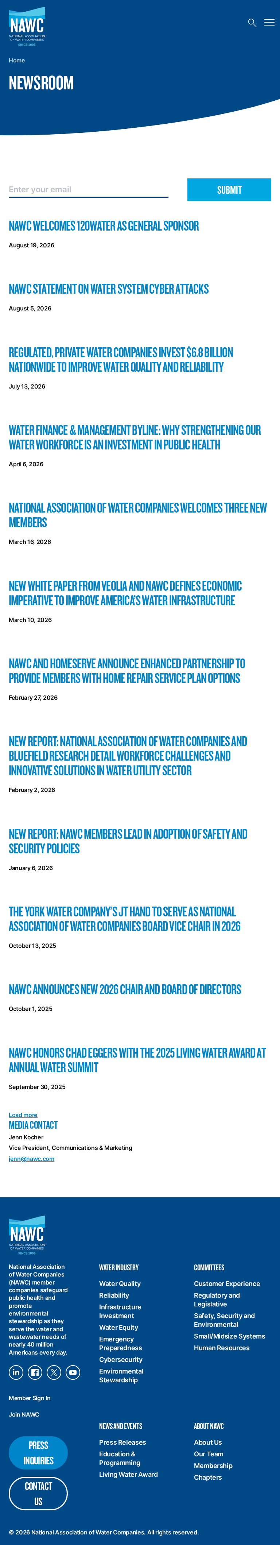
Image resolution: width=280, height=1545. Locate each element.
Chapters (208, 1477)
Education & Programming (119, 1458)
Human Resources (222, 1348)
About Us (208, 1442)
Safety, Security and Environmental (224, 1320)
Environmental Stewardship (121, 1375)
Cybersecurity (120, 1359)
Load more (23, 1115)
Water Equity (118, 1327)
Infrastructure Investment (120, 1311)
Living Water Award (128, 1474)
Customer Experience (227, 1283)
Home (17, 60)
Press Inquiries (38, 1453)
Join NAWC (24, 1414)
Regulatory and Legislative (217, 1299)
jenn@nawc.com (31, 1158)
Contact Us (38, 1494)
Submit (229, 189)
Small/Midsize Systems (229, 1336)
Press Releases (122, 1442)
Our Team (208, 1454)
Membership (213, 1465)
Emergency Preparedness (120, 1343)
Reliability (114, 1295)
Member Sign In (30, 1398)
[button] (269, 23)
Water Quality (119, 1283)
